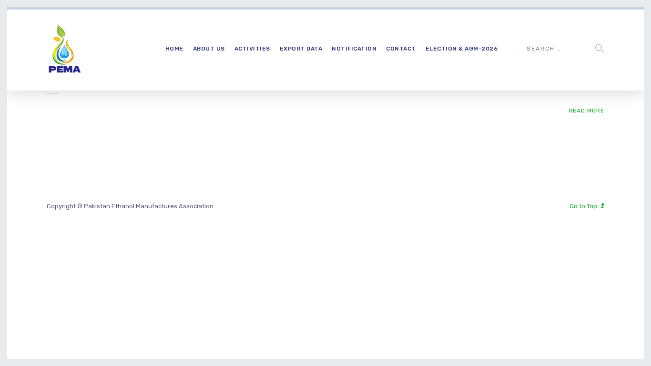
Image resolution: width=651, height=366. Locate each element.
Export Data (301, 48)
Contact (401, 48)
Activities (252, 48)
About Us (209, 48)
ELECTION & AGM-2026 (462, 48)
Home (174, 48)
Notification (354, 48)
